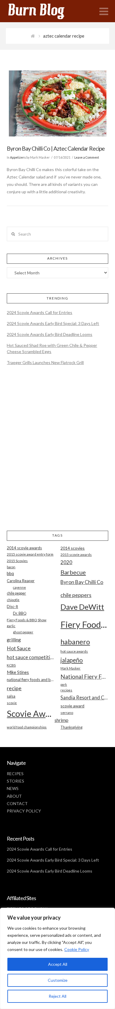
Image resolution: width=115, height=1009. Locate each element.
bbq (10, 573)
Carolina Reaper (20, 580)
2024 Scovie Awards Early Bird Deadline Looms (49, 334)
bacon (11, 567)
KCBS (11, 665)
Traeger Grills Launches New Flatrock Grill (45, 362)
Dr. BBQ (20, 613)
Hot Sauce (19, 648)
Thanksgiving (71, 727)
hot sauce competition (30, 657)
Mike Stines (18, 672)
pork (63, 684)
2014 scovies (72, 548)
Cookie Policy (76, 949)
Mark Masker (70, 668)
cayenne (19, 587)
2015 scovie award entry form (30, 554)
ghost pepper (23, 632)
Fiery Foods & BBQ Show (26, 620)
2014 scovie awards (24, 547)
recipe (14, 688)
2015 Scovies (17, 561)
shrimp (61, 720)
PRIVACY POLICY (24, 810)
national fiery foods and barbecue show (30, 679)
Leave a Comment (86, 157)
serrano (66, 712)
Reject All (57, 996)
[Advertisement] (57, 453)
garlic (11, 626)
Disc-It (12, 606)
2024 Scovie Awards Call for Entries (39, 312)
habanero (75, 641)
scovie (12, 703)
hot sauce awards (74, 651)
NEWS (13, 788)
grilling (14, 639)
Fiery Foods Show (84, 624)
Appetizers (18, 157)
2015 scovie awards (76, 554)
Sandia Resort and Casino (84, 697)
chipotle (13, 600)
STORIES (15, 780)
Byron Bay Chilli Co (81, 582)
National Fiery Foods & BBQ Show (84, 676)
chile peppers (75, 595)
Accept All (57, 964)
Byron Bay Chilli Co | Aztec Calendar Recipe (56, 148)
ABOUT (14, 796)
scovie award (72, 705)
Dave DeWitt (82, 606)
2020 (66, 562)
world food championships (27, 727)
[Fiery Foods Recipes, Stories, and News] (42, 11)
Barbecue (73, 572)
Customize (58, 980)
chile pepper (16, 593)
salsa (11, 696)
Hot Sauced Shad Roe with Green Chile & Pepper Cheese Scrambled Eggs (52, 348)
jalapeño (71, 660)
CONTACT (17, 803)
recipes (66, 690)
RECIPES (15, 773)
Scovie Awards (30, 713)
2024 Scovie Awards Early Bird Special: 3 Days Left (53, 323)
